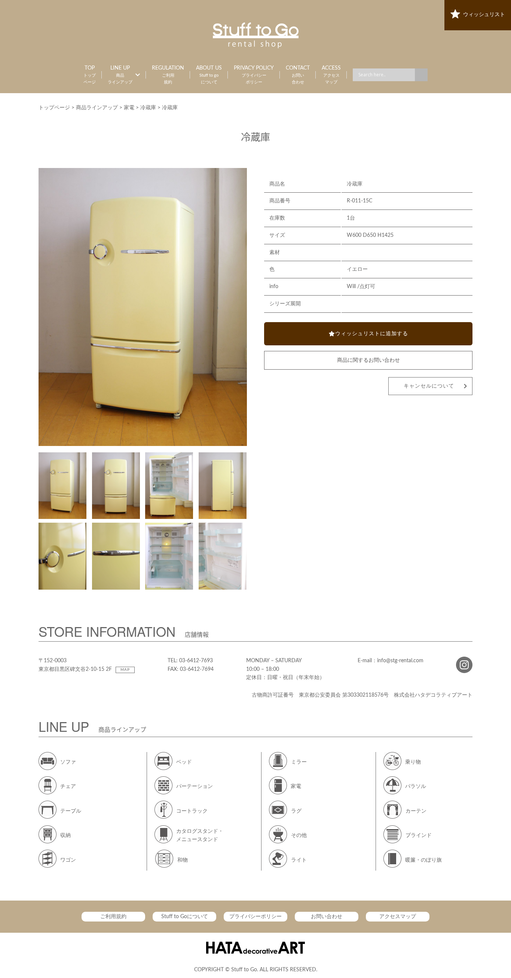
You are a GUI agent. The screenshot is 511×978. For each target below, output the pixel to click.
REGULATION (168, 74)
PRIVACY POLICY (254, 74)
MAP (125, 670)
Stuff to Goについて (184, 916)
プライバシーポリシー (255, 916)
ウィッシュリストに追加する (371, 333)
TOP (89, 74)
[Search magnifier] (421, 74)
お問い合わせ (326, 916)
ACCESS (331, 74)
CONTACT (298, 74)
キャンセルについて (429, 386)
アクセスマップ (397, 916)
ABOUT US (209, 74)
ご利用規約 (113, 916)
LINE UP (120, 74)
